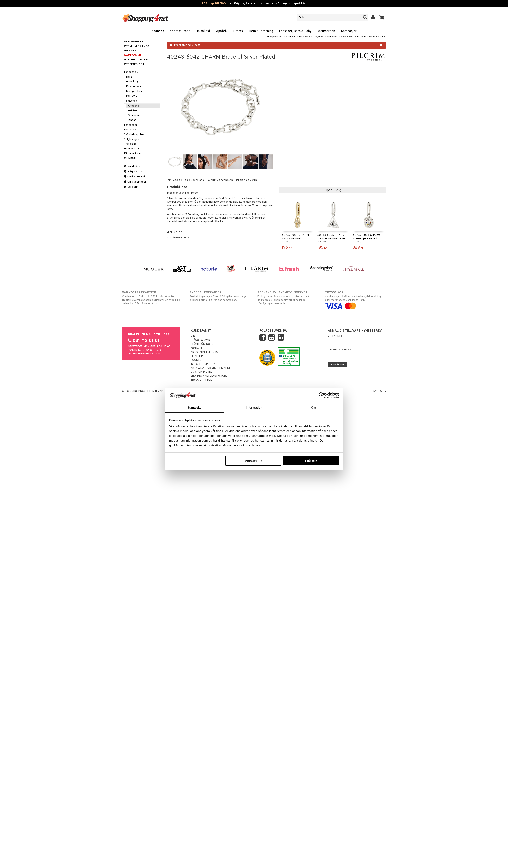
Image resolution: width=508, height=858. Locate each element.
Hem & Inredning (261, 31)
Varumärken (326, 31)
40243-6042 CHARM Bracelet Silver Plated (363, 36)
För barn (129, 129)
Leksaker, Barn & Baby (295, 31)
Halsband (133, 110)
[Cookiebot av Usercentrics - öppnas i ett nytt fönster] (321, 395)
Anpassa (251, 460)
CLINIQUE (130, 158)
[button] (382, 17)
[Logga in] (373, 17)
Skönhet (158, 31)
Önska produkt (136, 176)
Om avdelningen (137, 182)
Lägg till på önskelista (187, 180)
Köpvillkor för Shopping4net (210, 368)
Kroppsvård (133, 91)
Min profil (197, 336)
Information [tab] (254, 407)
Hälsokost (203, 31)
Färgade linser (132, 153)
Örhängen (134, 115)
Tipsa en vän (248, 180)
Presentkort (134, 64)
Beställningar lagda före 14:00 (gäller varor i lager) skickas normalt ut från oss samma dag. (219, 296)
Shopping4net (274, 36)
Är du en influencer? (204, 352)
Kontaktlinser (180, 31)
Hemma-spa (131, 148)
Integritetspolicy (203, 364)
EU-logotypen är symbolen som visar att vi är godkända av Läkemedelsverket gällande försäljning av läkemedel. (284, 298)
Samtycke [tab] (194, 407)
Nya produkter (136, 59)
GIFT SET (130, 50)
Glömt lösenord (202, 344)
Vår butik (132, 187)
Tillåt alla (311, 460)
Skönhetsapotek (134, 134)
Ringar (132, 120)
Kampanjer (349, 31)
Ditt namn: (335, 336)
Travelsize (130, 144)
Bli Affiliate (198, 356)
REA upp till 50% (214, 3)
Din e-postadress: (340, 349)
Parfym (131, 96)
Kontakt (196, 348)
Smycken (318, 36)
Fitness (238, 31)
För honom (130, 125)
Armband (332, 36)
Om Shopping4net (202, 372)
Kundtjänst (134, 166)
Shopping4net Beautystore (209, 376)
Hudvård (131, 81)
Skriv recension (221, 180)
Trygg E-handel (201, 380)
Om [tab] (313, 407)
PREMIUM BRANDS (136, 46)
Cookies (196, 360)
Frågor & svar (135, 171)
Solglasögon (131, 139)
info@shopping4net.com (144, 353)
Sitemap (157, 391)
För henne (304, 36)
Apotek (221, 31)
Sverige (378, 391)
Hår (128, 77)
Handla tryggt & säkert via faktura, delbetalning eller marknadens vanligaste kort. (353, 296)
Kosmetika (133, 86)
